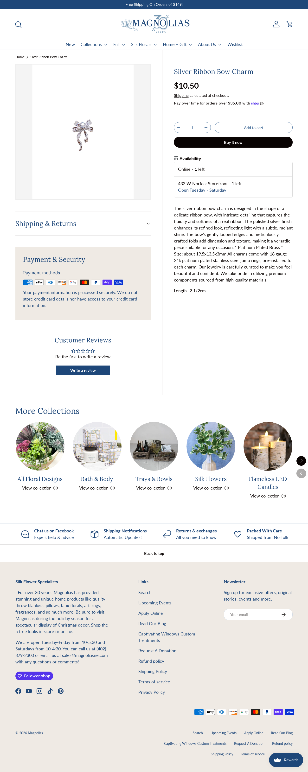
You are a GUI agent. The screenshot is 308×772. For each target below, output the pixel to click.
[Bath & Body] (97, 446)
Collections (91, 44)
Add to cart (253, 127)
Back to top (154, 553)
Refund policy (151, 661)
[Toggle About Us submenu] (220, 44)
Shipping (181, 95)
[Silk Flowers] (210, 446)
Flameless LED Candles (268, 482)
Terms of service (154, 681)
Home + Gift (174, 44)
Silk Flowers (211, 478)
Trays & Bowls (154, 478)
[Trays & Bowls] (154, 446)
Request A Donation (157, 650)
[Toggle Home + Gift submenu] (190, 44)
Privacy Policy (151, 692)
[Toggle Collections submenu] (106, 44)
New (70, 44)
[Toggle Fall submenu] (123, 44)
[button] (289, 24)
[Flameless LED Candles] (268, 446)
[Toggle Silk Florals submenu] (155, 44)
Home (20, 57)
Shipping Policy (152, 671)
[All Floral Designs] (40, 446)
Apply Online (150, 613)
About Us (207, 44)
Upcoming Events (155, 602)
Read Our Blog (152, 623)
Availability (190, 158)
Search (145, 592)
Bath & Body (97, 478)
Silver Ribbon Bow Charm (49, 57)
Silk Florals (141, 44)
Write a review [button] (83, 370)
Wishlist (235, 44)
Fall (116, 44)
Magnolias (36, 733)
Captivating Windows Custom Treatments (195, 744)
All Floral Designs (40, 478)
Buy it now (233, 142)
